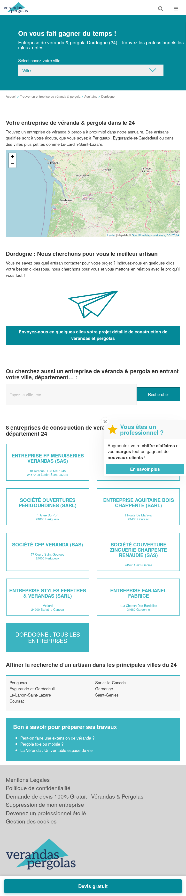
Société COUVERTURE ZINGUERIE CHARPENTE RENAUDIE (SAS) (138, 549)
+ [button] (12, 157)
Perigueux (18, 682)
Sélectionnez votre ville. (40, 60)
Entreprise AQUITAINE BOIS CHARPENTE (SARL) (138, 502)
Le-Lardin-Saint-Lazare (30, 695)
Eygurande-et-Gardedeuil (32, 688)
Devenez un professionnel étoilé (46, 813)
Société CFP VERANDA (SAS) (47, 544)
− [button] (12, 164)
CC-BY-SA (173, 235)
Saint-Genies (107, 695)
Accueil (11, 96)
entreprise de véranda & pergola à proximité (66, 132)
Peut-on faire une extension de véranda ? (57, 738)
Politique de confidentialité (38, 788)
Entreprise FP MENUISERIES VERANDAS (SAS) (48, 458)
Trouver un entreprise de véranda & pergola (50, 96)
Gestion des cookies (31, 821)
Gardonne (104, 688)
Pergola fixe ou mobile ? (41, 744)
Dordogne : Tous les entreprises (47, 637)
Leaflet (111, 235)
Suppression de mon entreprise (45, 804)
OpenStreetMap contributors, (149, 235)
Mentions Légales (28, 780)
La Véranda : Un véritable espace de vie (56, 750)
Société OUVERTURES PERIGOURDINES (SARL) (48, 502)
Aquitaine (90, 96)
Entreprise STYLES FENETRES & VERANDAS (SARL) (47, 593)
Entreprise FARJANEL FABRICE (138, 593)
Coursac (17, 701)
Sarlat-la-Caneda (110, 682)
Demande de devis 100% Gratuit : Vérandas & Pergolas (75, 796)
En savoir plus (145, 469)
